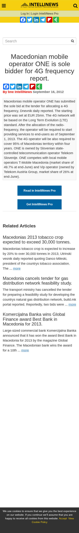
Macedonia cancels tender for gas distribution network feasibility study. (37, 280)
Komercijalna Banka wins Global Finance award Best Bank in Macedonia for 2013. (34, 319)
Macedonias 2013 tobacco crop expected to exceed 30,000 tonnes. (37, 239)
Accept (63, 518)
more (17, 268)
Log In (25, 13)
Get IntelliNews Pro (39, 204)
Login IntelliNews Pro (44, 13)
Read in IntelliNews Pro (40, 190)
